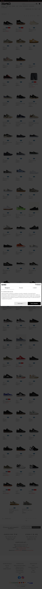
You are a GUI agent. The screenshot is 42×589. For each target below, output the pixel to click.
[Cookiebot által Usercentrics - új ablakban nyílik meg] (36, 285)
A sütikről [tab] (35, 287)
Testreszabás (20, 303)
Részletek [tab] (21, 287)
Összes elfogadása (34, 303)
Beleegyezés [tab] (7, 287)
